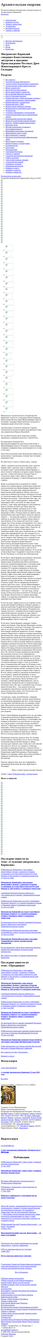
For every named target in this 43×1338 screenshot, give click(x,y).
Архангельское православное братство (21, 86)
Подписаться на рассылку (11, 176)
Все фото (4, 1079)
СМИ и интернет (12, 158)
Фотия (33, 1118)
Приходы (24, 1303)
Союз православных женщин (17, 160)
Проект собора (6, 1299)
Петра (39, 1118)
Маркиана (36, 1116)
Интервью (22, 1291)
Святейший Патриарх (14, 152)
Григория (4, 1122)
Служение (14, 1291)
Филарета (24, 1126)
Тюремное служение (14, 164)
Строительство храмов (14, 162)
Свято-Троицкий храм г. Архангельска (22, 774)
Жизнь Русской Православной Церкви (21, 121)
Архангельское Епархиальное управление (22, 84)
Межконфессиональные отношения (19, 131)
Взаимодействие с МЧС (15, 104)
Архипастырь (11, 20)
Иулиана (28, 1116)
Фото (8, 45)
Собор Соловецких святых (24, 1114)
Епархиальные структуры (11, 1295)
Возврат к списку (8, 1056)
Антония (19, 1124)
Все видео (5, 1152)
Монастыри (15, 1303)
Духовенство (11, 26)
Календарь (10, 49)
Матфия (4, 1114)
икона (10, 1114)
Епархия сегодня (12, 22)
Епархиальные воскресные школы (19, 119)
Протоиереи (17, 1322)
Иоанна (4, 1118)
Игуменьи (25, 1320)
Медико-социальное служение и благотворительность (18, 128)
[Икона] (8, 1103)
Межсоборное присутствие (16, 133)
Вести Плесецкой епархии (16, 96)
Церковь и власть (12, 168)
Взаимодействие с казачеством (18, 102)
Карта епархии (27, 1295)
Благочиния (5, 1303)
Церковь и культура (13, 170)
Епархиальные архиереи (28, 1307)
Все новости (10, 80)
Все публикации (21, 1272)
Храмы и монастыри (14, 24)
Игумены (17, 1320)
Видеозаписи (32, 1291)
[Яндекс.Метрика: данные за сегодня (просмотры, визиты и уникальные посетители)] (8, 1334)
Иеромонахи (35, 1320)
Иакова (10, 1118)
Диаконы (4, 1324)
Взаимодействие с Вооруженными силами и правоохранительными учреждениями (23, 99)
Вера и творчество (13, 88)
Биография (5, 1291)
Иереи (24, 1322)
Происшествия (11, 150)
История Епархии (12, 28)
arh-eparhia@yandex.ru (9, 1330)
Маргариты (23, 1128)
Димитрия (26, 1118)
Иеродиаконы (6, 1322)
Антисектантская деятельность (18, 82)
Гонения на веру (35, 1309)
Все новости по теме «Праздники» (14, 1052)
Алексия (17, 1118)
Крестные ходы (12, 125)
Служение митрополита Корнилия (19, 156)
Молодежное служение (15, 141)
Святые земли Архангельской (12, 1313)
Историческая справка (9, 1307)
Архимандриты (7, 1320)
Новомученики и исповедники (18, 143)
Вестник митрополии (14, 41)
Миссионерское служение (16, 135)
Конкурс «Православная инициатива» (20, 123)
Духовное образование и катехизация (20, 113)
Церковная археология (14, 166)
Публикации (10, 43)
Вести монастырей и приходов (18, 92)
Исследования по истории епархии (14, 1309)
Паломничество (12, 145)
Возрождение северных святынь (18, 106)
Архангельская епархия (20, 4)
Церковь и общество (13, 172)
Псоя (7, 1116)
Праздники (10, 148)
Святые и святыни (13, 30)
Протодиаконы (33, 1322)
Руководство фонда (20, 1299)
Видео (8, 47)
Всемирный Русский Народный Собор (21, 108)
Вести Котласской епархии (16, 90)
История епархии (8, 1305)
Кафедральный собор (9, 1297)
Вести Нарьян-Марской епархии (18, 94)
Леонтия (4, 1120)
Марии (17, 1120)
